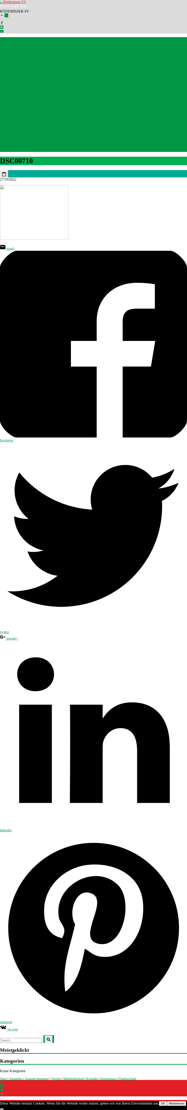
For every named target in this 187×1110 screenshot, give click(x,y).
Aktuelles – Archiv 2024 (17, 55)
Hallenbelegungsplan (15, 137)
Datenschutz (127, 1079)
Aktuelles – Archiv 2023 (17, 59)
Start (3, 39)
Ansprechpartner (12, 64)
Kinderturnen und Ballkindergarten (25, 100)
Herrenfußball (10, 84)
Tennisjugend (9, 117)
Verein (56, 1079)
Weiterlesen (176, 1103)
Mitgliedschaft (10, 146)
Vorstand (6, 141)
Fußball (5, 80)
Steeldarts (7, 105)
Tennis (5, 109)
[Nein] (2, 1109)
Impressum (108, 1079)
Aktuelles (7, 43)
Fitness (5, 76)
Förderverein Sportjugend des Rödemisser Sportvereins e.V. (43, 96)
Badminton (8, 72)
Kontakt (6, 150)
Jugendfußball (10, 88)
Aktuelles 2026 (11, 47)
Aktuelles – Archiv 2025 (17, 51)
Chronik (6, 133)
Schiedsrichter (10, 92)
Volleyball (7, 125)
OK (163, 1103)
